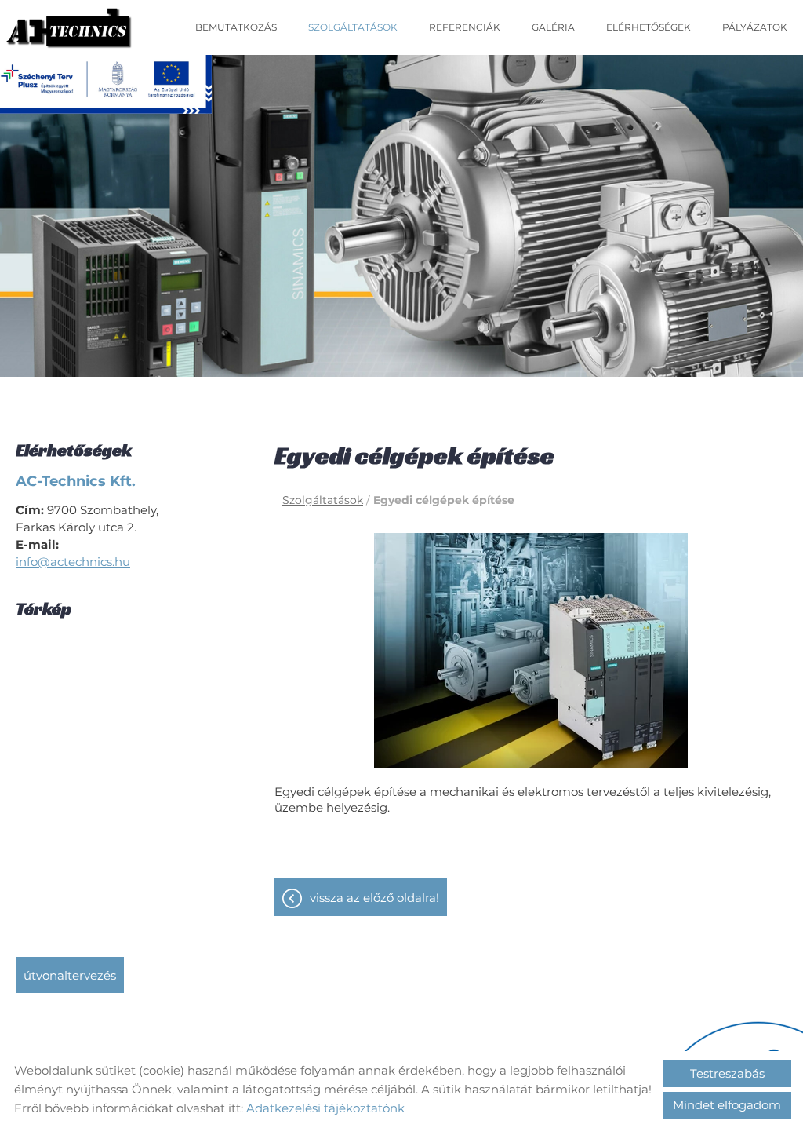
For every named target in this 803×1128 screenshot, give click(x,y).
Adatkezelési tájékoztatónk (325, 1108)
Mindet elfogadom (727, 1104)
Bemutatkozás (236, 27)
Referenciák (464, 27)
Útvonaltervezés (70, 975)
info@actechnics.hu (73, 561)
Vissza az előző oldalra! (374, 897)
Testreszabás (727, 1073)
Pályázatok (754, 27)
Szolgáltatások (353, 27)
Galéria (553, 27)
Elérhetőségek (648, 27)
